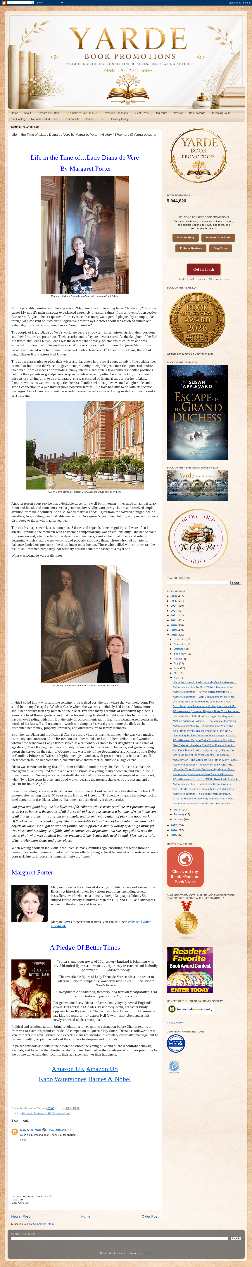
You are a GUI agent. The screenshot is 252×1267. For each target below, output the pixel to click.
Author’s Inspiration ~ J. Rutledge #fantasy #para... (202, 793)
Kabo (46, 1078)
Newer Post (20, 1216)
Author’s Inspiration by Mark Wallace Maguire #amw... (204, 687)
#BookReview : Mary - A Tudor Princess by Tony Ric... (204, 740)
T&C (103, 119)
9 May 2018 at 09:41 (59, 1130)
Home (14, 112)
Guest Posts (141, 112)
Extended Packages (115, 112)
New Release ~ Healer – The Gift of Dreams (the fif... (204, 745)
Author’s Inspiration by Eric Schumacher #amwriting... (204, 726)
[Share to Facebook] (74, 1108)
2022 (174, 615)
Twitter (146, 922)
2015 (174, 835)
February (179, 814)
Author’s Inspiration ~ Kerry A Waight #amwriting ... (202, 691)
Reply (23, 1139)
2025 (174, 601)
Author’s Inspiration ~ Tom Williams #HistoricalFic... (203, 803)
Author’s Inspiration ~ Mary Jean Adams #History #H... (204, 696)
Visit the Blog (185, 237)
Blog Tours (160, 112)
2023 (174, 610)
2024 (174, 605)
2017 (174, 825)
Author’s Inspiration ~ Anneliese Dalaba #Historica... (203, 774)
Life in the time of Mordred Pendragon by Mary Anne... (204, 716)
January (179, 819)
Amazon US (102, 1068)
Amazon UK (68, 1068)
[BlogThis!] (67, 1108)
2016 (174, 830)
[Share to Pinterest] (78, 1108)
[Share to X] (71, 1108)
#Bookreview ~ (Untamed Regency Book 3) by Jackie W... (206, 711)
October (179, 649)
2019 (174, 630)
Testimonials (71, 119)
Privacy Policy (120, 119)
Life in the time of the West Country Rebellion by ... (202, 755)
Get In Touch (203, 269)
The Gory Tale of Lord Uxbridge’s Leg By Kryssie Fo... (204, 750)
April (177, 678)
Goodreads (58, 926)
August (178, 658)
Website (133, 922)
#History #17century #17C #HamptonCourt (45, 1113)
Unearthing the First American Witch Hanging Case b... (205, 735)
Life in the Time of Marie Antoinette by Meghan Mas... (204, 769)
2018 (174, 635)
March (178, 809)
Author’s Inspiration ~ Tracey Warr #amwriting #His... (203, 764)
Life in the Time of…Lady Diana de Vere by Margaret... (205, 682)
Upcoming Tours (221, 112)
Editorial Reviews (191, 248)
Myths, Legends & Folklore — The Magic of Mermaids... (205, 721)
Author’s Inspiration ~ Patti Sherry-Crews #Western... (204, 784)
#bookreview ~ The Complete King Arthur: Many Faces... (206, 760)
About (27, 112)
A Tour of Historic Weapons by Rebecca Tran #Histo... (204, 798)
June (177, 668)
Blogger (146, 1253)
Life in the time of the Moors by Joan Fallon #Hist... (202, 701)
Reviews (178, 112)
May (176, 673)
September (180, 653)
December (180, 639)
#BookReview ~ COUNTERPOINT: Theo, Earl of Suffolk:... (206, 779)
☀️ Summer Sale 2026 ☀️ (82, 112)
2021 (174, 620)
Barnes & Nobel (109, 1078)
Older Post (150, 1216)
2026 (174, 596)
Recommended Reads (44, 119)
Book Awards (197, 112)
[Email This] (64, 1108)
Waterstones (70, 1078)
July (176, 663)
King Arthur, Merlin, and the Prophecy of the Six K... (203, 730)
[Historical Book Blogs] (187, 939)
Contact (89, 119)
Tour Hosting (17, 119)
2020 (174, 625)
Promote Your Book (48, 112)
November (180, 644)
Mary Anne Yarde (30, 1130)
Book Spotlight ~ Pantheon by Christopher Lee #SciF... (204, 706)
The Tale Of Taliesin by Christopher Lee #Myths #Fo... (204, 789)
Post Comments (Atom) (41, 1224)
